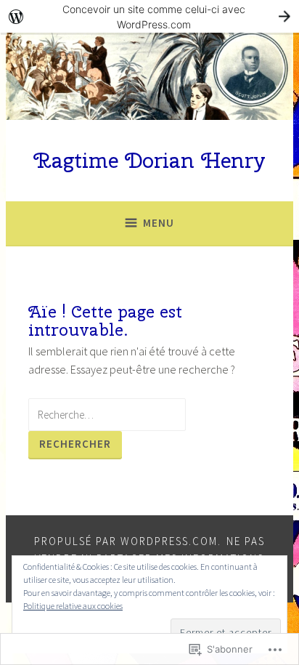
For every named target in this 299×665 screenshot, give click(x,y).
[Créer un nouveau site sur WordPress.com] (149, 16)
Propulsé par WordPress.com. (127, 541)
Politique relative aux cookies (73, 605)
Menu (158, 223)
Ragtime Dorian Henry (149, 160)
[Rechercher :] (107, 414)
